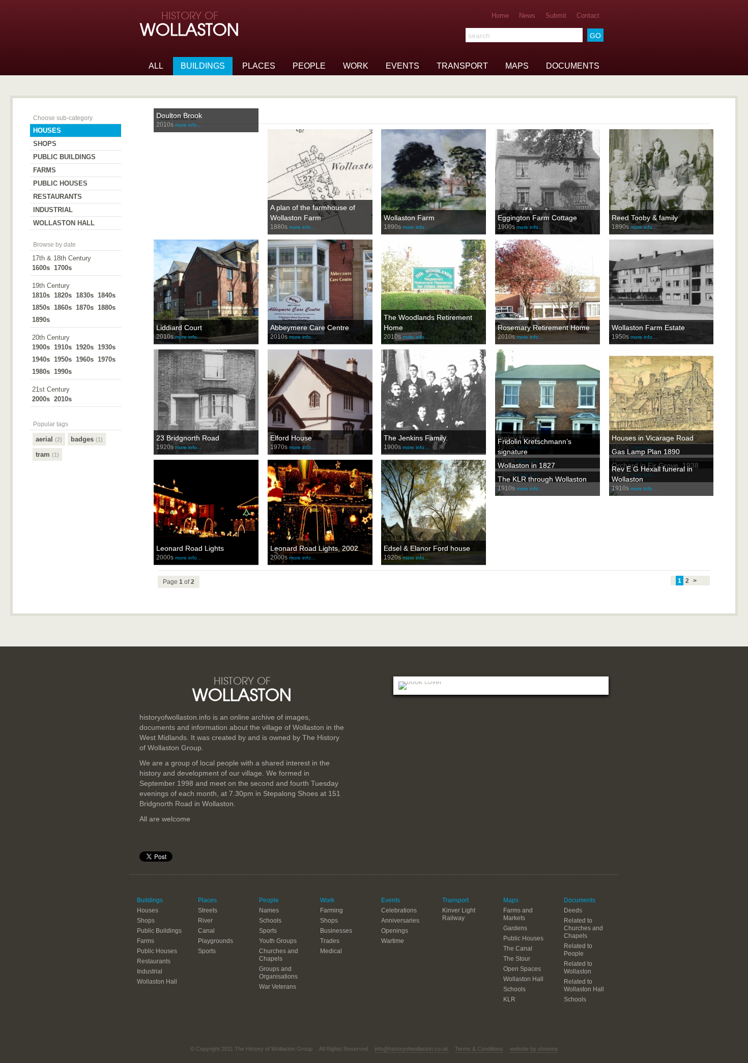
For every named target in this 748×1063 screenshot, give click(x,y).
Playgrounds (215, 940)
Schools (270, 920)
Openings (394, 930)
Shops (44, 143)
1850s (41, 307)
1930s (107, 347)
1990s (63, 371)
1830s (85, 295)
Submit (555, 15)
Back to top (374, 647)
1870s (85, 307)
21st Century (51, 389)
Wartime (392, 940)
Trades (329, 940)
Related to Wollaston (578, 967)
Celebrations (399, 910)
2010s (63, 399)
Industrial (53, 210)
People (309, 66)
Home (500, 15)
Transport (462, 66)
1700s (63, 268)
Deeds (573, 910)
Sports (207, 951)
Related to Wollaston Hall (584, 985)
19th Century (51, 285)
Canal (206, 930)
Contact (588, 15)
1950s (63, 359)
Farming (331, 910)
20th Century (51, 337)
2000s (41, 399)
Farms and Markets (518, 914)
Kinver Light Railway (458, 914)
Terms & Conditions (479, 1049)
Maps (517, 66)
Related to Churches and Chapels (583, 928)
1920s (85, 347)
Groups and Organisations (278, 972)
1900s (41, 347)
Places (258, 66)
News (527, 15)
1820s (63, 295)
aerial (49, 439)
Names (269, 910)
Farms (44, 170)
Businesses (336, 930)
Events (402, 66)
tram (47, 454)
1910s (63, 347)
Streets (207, 910)
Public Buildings (64, 157)
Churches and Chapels (278, 955)
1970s (107, 359)
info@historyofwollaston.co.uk (411, 1049)
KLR (509, 999)
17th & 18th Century (61, 258)
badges (87, 439)
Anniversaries (400, 920)
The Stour (516, 958)
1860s (63, 307)
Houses (47, 130)
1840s (107, 295)
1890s (41, 319)
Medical (331, 951)
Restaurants (57, 196)
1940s (41, 359)
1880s (107, 307)
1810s (41, 295)
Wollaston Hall (64, 223)
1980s (41, 371)
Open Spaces (522, 968)
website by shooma (534, 1049)
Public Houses (60, 183)
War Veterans (277, 986)
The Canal (517, 948)
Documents (572, 66)
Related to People (578, 949)
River (205, 920)
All (156, 66)
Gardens (515, 928)
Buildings (203, 66)
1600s (41, 268)
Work (355, 66)
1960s (85, 359)
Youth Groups (278, 940)
